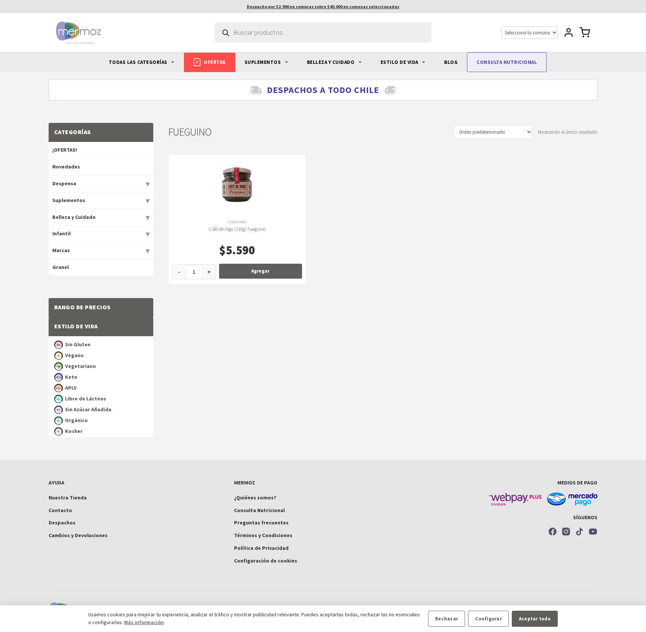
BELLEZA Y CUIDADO (331, 62)
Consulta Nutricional (259, 510)
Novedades (66, 166)
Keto (71, 377)
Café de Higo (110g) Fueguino (237, 229)
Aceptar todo (535, 619)
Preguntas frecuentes (261, 522)
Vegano (74, 355)
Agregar (260, 271)
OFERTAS (215, 62)
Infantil (61, 233)
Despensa (64, 183)
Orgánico (76, 420)
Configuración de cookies (265, 560)
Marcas (61, 250)
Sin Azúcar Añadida (88, 409)
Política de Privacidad (261, 548)
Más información (144, 622)
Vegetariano (80, 366)
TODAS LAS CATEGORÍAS (139, 62)
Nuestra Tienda (68, 497)
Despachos (62, 522)
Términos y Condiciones (263, 535)
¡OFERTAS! (64, 149)
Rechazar (446, 619)
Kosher (74, 431)
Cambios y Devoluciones (78, 535)
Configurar (488, 619)
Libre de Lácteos (85, 398)
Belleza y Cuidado (74, 217)
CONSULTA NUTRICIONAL (507, 62)
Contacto (60, 510)
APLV (71, 387)
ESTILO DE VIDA (400, 62)
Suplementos (68, 200)
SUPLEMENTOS (263, 62)
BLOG (451, 62)
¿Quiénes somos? (255, 497)
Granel (60, 267)
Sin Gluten (77, 344)
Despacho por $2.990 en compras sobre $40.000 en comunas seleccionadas (323, 6)
